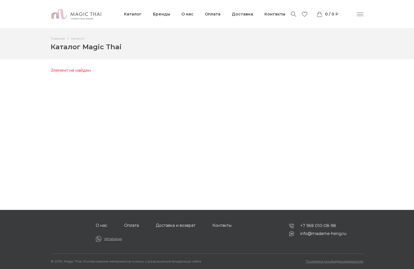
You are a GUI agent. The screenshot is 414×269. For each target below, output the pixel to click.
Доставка (242, 14)
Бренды (161, 14)
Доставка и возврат (175, 225)
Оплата (213, 14)
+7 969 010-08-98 (318, 225)
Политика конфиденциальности (334, 261)
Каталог (133, 14)
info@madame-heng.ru (323, 233)
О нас (187, 14)
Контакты (274, 14)
